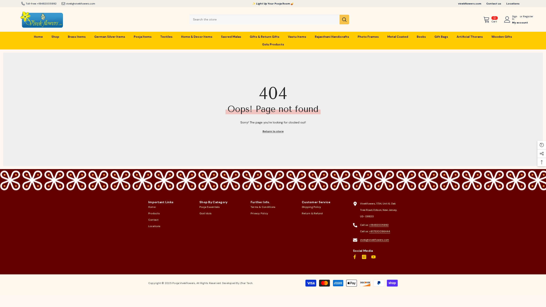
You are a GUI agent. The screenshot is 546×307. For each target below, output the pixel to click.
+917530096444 (379, 231)
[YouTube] (373, 256)
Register (528, 16)
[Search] (269, 19)
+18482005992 (47, 3)
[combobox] (264, 19)
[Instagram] (364, 256)
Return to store (273, 131)
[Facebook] (354, 256)
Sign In (514, 17)
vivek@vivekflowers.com (80, 3)
